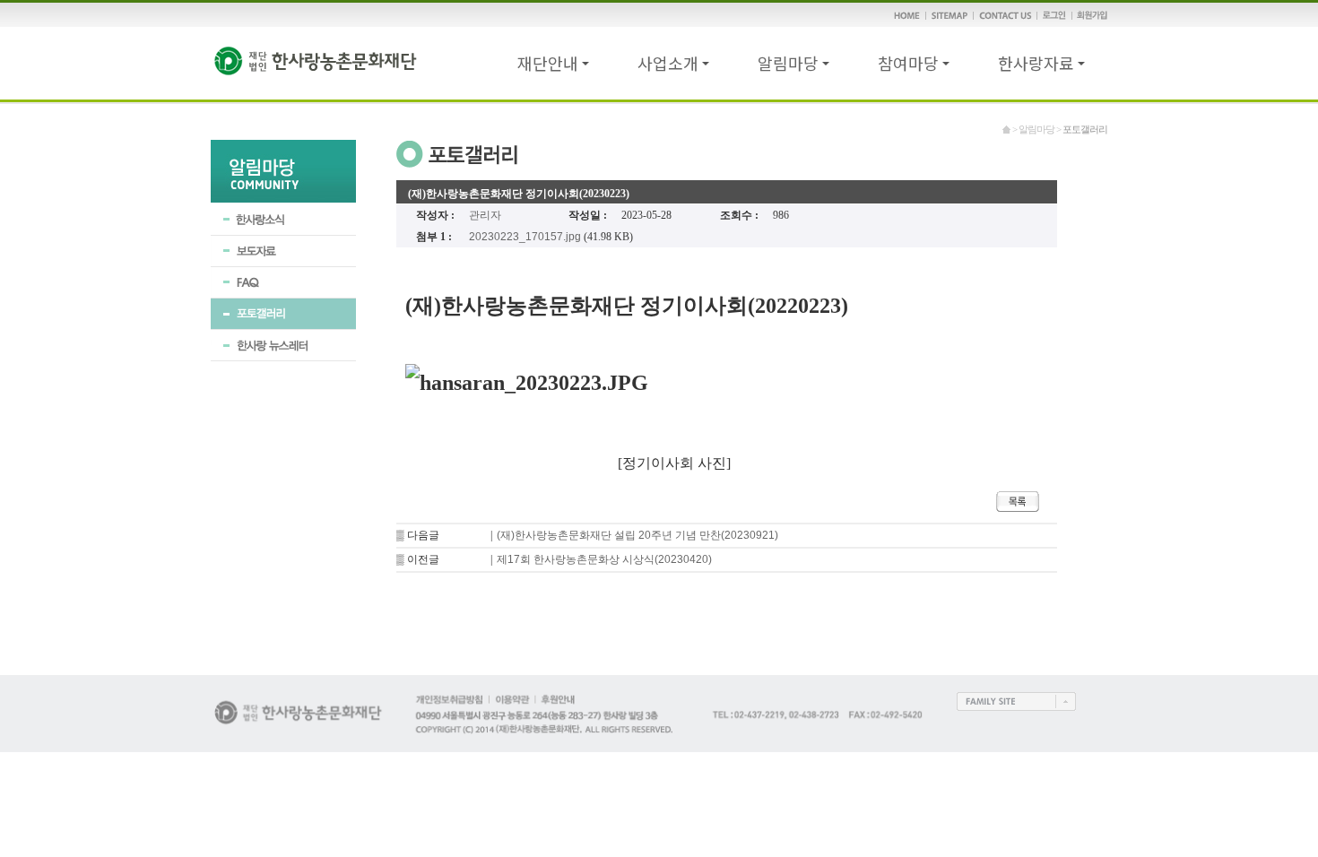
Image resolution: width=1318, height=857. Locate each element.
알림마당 (788, 62)
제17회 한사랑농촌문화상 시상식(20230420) (604, 559)
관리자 (485, 215)
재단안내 (547, 62)
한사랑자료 (1036, 62)
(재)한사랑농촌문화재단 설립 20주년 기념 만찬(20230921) (637, 535)
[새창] (1016, 707)
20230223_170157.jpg (525, 236)
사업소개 (667, 62)
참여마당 (908, 62)
